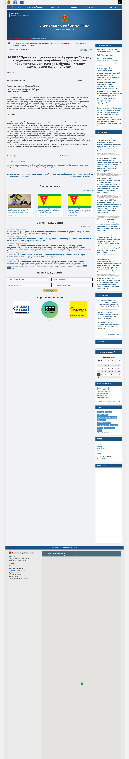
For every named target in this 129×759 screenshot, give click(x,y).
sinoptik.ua (101, 458)
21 (112, 371)
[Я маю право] (21, 309)
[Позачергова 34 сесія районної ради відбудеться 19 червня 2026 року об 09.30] (49, 201)
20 (109, 371)
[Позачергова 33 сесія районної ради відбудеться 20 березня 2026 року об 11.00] (79, 201)
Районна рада (16, 7)
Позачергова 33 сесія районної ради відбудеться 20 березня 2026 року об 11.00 (79, 210)
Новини (73, 7)
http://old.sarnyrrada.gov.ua (38, 38)
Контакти (113, 7)
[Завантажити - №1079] (52, 167)
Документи (55, 7)
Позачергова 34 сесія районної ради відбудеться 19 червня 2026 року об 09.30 (49, 210)
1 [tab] (48, 320)
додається (54, 131)
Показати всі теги (103, 433)
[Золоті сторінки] (78, 309)
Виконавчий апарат (35, 7)
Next (92, 309)
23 (119, 371)
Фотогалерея (92, 7)
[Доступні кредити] (49, 309)
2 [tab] (51, 320)
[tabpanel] (21, 309)
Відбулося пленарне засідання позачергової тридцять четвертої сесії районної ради (19, 210)
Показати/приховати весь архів (109, 401)
